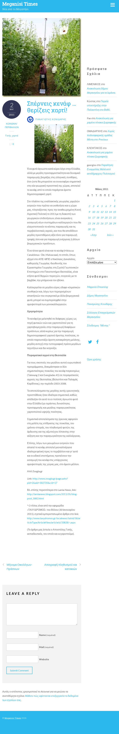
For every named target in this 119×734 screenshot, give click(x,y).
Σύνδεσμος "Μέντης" (98, 325)
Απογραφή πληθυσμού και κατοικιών (60, 566)
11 (97, 211)
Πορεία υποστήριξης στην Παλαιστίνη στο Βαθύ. (98, 105)
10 (93, 211)
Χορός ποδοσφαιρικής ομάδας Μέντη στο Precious (101, 135)
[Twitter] (90, 341)
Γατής (8, 135)
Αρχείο (90, 258)
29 (114, 223)
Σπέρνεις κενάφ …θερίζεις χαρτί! (51, 106)
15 (114, 211)
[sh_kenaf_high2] (54, 144)
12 (101, 211)
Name (47, 634)
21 (110, 217)
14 (110, 211)
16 (89, 217)
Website (44, 659)
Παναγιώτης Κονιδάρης (99, 304)
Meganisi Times (12, 718)
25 (97, 223)
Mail (46, 647)
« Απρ (93, 234)
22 (114, 217)
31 (93, 229)
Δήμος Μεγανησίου (97, 295)
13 (106, 211)
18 (97, 217)
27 (106, 223)
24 (93, 223)
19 (101, 217)
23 (89, 223)
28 (110, 223)
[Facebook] (97, 341)
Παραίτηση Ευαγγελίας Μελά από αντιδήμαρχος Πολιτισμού (101, 169)
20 (106, 217)
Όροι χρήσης (94, 359)
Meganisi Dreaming (97, 286)
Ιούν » (110, 234)
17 (93, 217)
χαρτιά (15, 135)
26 (101, 223)
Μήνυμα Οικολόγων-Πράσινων (19, 566)
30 (89, 229)
